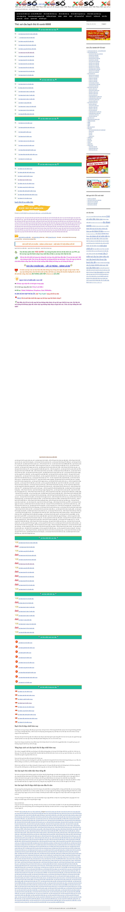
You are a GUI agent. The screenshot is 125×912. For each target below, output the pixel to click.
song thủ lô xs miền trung (94, 99)
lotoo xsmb (75, 858)
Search (104, 24)
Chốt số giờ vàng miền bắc (99, 216)
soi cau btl (22, 893)
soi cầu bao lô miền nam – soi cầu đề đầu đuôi (35, 4)
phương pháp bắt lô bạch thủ (22, 865)
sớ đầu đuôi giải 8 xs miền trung (95, 96)
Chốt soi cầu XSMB (89, 216)
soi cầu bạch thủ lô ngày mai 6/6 (31, 876)
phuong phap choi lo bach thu (37, 865)
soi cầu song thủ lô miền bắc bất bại (31, 898)
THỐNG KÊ (97, 16)
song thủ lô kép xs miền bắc (94, 84)
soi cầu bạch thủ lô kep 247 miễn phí (57, 874)
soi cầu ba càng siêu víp (100, 257)
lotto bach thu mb (24, 860)
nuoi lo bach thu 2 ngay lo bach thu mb (52, 860)
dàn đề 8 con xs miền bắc (94, 66)
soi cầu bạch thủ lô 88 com (36, 869)
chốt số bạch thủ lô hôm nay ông (51, 829)
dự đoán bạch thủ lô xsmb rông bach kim (47, 851)
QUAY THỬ (34, 18)
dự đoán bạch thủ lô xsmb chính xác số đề (62, 848)
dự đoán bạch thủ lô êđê (26, 843)
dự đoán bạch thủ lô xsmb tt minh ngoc (71, 853)
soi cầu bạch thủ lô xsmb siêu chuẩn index (49, 890)
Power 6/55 (91, 136)
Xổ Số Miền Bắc (96, 280)
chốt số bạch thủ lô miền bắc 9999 (49, 830)
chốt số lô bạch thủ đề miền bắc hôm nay (62, 837)
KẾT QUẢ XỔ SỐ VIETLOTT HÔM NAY (97, 130)
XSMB (59, 16)
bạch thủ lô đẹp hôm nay (55, 813)
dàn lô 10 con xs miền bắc (94, 70)
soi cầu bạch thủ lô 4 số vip (22, 869)
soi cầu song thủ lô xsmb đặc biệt (38, 902)
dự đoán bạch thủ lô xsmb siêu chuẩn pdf (50, 853)
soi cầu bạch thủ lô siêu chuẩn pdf (62, 879)
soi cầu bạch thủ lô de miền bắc (56, 872)
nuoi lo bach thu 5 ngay (68, 860)
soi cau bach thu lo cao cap (65, 869)
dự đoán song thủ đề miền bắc (26, 56)
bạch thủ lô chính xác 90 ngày (53, 811)
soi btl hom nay (45, 867)
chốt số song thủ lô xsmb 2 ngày (47, 841)
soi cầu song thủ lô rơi (35, 900)
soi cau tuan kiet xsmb (52, 902)
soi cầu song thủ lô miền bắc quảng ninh (68, 898)
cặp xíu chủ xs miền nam (94, 105)
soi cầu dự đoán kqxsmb (101, 262)
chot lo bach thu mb (61, 825)
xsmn (90, 280)
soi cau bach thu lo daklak (40, 872)
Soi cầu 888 (64, 867)
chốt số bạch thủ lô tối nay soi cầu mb (29, 834)
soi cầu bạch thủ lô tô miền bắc (64, 881)
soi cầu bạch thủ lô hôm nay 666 (23, 874)
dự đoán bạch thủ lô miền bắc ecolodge (43, 843)
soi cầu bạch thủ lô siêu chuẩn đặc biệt (43, 879)
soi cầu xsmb (99, 272)
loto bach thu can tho (49, 858)
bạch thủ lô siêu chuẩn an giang (70, 815)
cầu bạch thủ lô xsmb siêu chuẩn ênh (36, 823)
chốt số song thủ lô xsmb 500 (63, 841)
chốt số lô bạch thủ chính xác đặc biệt (51, 836)
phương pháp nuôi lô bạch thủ (53, 865)
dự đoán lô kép (97, 231)
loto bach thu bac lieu (27, 858)
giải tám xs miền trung (93, 93)
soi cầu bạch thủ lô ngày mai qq (38, 877)
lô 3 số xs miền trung (93, 95)
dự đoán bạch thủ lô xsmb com (36, 850)
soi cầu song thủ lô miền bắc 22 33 (26, 896)
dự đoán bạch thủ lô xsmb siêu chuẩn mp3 (28, 853)
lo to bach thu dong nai (37, 856)
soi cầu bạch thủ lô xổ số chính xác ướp (57, 883)
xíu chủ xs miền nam (93, 116)
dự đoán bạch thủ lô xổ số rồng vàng (66, 844)
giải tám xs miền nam (93, 108)
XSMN (65, 16)
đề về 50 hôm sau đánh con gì (97, 282)
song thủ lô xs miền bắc (93, 85)
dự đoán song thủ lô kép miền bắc (27, 49)
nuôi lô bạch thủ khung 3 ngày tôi (49, 862)
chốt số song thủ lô (24, 839)
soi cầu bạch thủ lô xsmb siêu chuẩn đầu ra (28, 890)
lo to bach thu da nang (25, 856)
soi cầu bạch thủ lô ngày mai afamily (66, 876)
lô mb (44, 855)
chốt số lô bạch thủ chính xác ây (32, 836)
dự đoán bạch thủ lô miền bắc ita (61, 843)
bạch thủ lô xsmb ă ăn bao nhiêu (44, 816)
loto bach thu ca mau (38, 858)
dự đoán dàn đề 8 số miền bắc (26, 67)
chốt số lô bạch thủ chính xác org (69, 836)
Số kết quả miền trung (93, 148)
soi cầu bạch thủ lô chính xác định (69, 870)
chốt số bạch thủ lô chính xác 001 (28, 827)
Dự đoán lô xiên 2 (106, 231)
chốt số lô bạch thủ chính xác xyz (42, 837)
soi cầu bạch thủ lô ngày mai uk (73, 877)
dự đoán (93, 226)
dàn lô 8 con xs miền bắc (94, 76)
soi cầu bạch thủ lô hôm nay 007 (72, 872)
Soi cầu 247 (58, 867)
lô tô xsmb (59, 856)
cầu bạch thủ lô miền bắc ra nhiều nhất (59, 818)
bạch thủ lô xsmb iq (71, 816)
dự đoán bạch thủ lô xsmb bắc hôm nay (59, 846)
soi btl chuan (37, 867)
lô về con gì (66, 856)
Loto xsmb (69, 858)
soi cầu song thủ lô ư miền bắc (69, 900)
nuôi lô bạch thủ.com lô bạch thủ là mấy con (31, 863)
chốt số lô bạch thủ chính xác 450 (64, 834)
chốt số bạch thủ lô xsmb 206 (47, 834)
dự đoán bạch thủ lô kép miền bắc (27, 45)
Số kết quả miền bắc (93, 146)
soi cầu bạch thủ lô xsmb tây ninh (40, 891)
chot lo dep (70, 825)
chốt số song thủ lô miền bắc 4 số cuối (39, 839)
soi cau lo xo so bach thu (42, 893)
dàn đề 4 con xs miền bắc (94, 63)
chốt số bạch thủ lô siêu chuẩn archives (37, 832)
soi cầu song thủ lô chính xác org (39, 895)
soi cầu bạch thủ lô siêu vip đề (48, 881)
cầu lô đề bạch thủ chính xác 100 (47, 825)
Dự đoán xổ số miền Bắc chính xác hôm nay (98, 239)
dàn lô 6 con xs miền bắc (94, 75)
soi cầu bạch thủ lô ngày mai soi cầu (56, 877)
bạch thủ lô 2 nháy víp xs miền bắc (94, 200)
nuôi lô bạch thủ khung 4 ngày (66, 862)
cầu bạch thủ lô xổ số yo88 (23, 822)
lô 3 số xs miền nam (93, 110)
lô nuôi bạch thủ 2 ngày (58, 855)
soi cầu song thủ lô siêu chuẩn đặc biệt (51, 900)
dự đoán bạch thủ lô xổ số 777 (28, 844)
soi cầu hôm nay (92, 268)
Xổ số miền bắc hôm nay (50, 14)
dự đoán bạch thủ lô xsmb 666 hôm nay (39, 846)
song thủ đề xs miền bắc (94, 82)
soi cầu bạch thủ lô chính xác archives (50, 870)
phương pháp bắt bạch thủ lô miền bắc (67, 863)
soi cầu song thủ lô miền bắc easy (49, 898)
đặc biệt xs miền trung (93, 92)
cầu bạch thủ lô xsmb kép (67, 822)
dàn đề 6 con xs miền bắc (94, 64)
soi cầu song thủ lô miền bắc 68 (44, 896)
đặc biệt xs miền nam (93, 107)
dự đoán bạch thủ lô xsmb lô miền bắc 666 (25, 851)
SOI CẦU (104, 16)
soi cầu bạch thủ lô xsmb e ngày (39, 888)
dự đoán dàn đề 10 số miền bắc (27, 71)
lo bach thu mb (52, 237)
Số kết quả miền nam (93, 149)
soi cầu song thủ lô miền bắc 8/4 (60, 896)
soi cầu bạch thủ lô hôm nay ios (40, 874)
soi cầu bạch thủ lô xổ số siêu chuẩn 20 (27, 884)
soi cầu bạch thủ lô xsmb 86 (44, 884)
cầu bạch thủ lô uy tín (41, 820)
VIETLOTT (89, 16)
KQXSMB (95, 251)
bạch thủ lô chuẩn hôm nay (24, 813)
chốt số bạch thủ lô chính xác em (46, 827)
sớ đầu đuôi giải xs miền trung (95, 98)
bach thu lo (37, 237)
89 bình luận (61, 902)
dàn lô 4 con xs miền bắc (94, 72)
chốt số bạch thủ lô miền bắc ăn (67, 830)
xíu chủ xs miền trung (93, 101)
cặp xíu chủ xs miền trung (94, 90)
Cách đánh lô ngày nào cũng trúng (97, 222)
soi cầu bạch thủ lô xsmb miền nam (57, 888)
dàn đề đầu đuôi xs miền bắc (94, 69)
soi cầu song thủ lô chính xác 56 (69, 893)
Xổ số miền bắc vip (64, 14)
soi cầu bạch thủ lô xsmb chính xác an (48, 886)
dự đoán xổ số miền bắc (99, 236)
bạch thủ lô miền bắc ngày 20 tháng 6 (35, 815)
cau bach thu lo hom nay (42, 818)
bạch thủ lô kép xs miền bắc (94, 58)
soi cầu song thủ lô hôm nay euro (56, 895)
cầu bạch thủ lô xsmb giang (53, 822)
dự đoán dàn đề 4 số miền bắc (26, 60)
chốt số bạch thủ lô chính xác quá (63, 827)
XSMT (70, 16)
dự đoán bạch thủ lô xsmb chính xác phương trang (38, 848)
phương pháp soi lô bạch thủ (69, 865)
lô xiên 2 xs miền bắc (93, 78)
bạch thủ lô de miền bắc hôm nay (39, 813)
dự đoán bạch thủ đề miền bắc (26, 52)
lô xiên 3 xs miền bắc (93, 79)
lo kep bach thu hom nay (21, 855)
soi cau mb (96, 253)
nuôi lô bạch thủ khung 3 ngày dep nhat (31, 862)
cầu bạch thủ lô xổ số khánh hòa (56, 820)
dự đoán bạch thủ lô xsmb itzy (73, 850)
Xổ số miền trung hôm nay (78, 14)
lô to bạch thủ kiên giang (50, 856)
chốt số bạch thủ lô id (34, 830)
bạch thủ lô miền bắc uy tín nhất (54, 815)
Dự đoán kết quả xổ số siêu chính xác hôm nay (97, 228)
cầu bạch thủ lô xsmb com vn (38, 822)
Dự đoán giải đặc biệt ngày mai (101, 226)
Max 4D (90, 134)
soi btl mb (51, 867)
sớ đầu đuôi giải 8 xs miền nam (95, 111)
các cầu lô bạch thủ (30, 818)
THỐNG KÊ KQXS (51, 16)
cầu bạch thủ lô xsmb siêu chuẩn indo (55, 823)
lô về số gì (71, 856)
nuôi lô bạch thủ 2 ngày (35, 860)
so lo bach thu (29, 867)
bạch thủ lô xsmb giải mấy (58, 816)
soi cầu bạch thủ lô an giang (50, 869)
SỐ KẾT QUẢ (42, 18)
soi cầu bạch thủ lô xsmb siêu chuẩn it (70, 890)
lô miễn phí (49, 855)
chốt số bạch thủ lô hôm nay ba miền (33, 829)
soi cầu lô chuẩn (94, 270)
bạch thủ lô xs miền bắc (24, 202)
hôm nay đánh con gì (97, 248)
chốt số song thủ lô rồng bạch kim (30, 841)
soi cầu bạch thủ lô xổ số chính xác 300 (36, 883)
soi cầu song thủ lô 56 (54, 893)
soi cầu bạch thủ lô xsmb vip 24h (58, 891)
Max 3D (90, 133)
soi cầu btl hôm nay (30, 893)
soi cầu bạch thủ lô (93, 259)
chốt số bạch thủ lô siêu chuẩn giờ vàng (57, 832)
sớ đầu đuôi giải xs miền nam (94, 113)
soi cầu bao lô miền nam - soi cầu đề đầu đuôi (39, 213)
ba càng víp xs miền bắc (93, 55)
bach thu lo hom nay (67, 813)
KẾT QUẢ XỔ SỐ (79, 16)
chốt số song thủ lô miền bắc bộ (57, 839)
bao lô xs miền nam (93, 104)
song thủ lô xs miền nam (94, 114)
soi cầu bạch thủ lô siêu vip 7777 (32, 881)
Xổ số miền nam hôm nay (94, 14)
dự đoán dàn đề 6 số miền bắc (26, 63)
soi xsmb (98, 276)
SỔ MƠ (26, 18)
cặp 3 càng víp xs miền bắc (94, 61)
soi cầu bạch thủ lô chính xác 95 (32, 870)
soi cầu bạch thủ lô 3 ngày (74, 867)
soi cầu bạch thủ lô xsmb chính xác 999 (28, 886)
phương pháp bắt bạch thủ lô (50, 863)
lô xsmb (19, 858)
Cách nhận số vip (21, 16)
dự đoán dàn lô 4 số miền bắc (26, 75)
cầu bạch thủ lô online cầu (28, 820)
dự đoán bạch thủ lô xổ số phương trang (46, 844)
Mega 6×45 (91, 131)
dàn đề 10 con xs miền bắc (94, 67)
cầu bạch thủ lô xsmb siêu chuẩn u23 (29, 825)
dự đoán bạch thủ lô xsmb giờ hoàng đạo (54, 850)
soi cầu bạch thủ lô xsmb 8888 (59, 884)
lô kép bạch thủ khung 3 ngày (35, 855)
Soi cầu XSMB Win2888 (102, 274)
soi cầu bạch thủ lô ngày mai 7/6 (48, 876)
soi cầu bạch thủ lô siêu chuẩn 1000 (24, 879)
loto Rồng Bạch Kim (61, 858)
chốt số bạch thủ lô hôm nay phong (69, 829)
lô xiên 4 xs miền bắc (93, 81)
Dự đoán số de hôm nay (91, 233)
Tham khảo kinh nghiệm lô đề (36, 16)
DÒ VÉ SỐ (19, 18)
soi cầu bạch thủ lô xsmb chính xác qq (67, 886)
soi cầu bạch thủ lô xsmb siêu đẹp (23, 891)
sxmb (102, 276)
